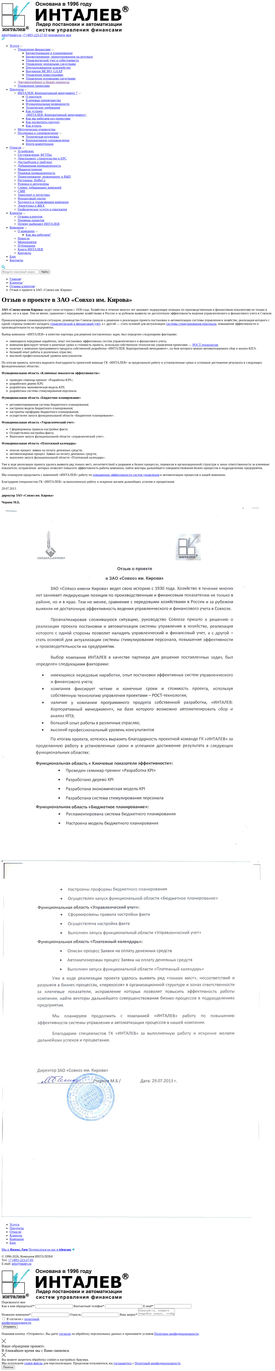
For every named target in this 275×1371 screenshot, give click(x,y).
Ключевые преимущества (43, 100)
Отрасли (15, 147)
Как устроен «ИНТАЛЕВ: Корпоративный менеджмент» (56, 113)
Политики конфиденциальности (176, 1333)
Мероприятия (27, 242)
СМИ (21, 191)
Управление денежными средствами (51, 64)
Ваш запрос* (129, 1314)
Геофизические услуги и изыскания (42, 209)
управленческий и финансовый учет (75, 323)
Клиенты (16, 213)
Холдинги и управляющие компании (43, 202)
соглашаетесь (123, 1363)
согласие (65, 1333)
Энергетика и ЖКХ (31, 205)
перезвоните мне (59, 35)
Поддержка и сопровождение (38, 133)
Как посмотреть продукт (43, 122)
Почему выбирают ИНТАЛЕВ (39, 224)
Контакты (24, 253)
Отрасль (76, 1314)
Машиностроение (30, 169)
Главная (15, 279)
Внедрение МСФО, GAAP (44, 71)
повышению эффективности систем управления (126, 475)
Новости (24, 238)
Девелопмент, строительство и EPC (42, 158)
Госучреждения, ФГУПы (35, 154)
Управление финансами (34, 49)
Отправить (9, 1326)
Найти (45, 271)
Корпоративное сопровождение (47, 140)
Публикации (26, 245)
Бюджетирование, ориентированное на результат (59, 56)
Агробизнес (26, 151)
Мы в (15, 1249)
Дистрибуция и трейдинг (35, 162)
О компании (26, 231)
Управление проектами (34, 85)
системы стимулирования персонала (191, 323)
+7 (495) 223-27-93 (34, 35)
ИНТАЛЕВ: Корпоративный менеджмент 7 (48, 93)
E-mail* (148, 1306)
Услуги (14, 45)
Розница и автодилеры (33, 184)
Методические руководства (36, 129)
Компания (17, 227)
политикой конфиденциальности (20, 1320)
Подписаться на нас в (50, 1249)
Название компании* (17, 1314)
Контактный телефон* (89, 1306)
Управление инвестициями (44, 75)
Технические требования (43, 107)
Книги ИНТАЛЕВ (30, 249)
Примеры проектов (31, 220)
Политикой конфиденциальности (158, 1363)
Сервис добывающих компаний (39, 187)
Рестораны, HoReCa (31, 180)
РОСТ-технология (205, 344)
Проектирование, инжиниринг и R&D (44, 176)
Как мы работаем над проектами (48, 118)
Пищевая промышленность (36, 173)
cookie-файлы (33, 1363)
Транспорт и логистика (34, 194)
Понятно (8, 1367)
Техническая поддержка (42, 136)
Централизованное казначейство (48, 67)
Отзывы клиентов (30, 216)
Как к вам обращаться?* (18, 1306)
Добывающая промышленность (39, 165)
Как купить (33, 125)
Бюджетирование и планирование (49, 53)
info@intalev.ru (11, 35)
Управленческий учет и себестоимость (52, 60)
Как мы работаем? (38, 234)
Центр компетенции (40, 144)
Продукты (17, 89)
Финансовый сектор (32, 198)
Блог (13, 256)
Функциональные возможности (47, 104)
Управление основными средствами (50, 78)
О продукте (34, 96)
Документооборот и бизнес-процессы (43, 82)
